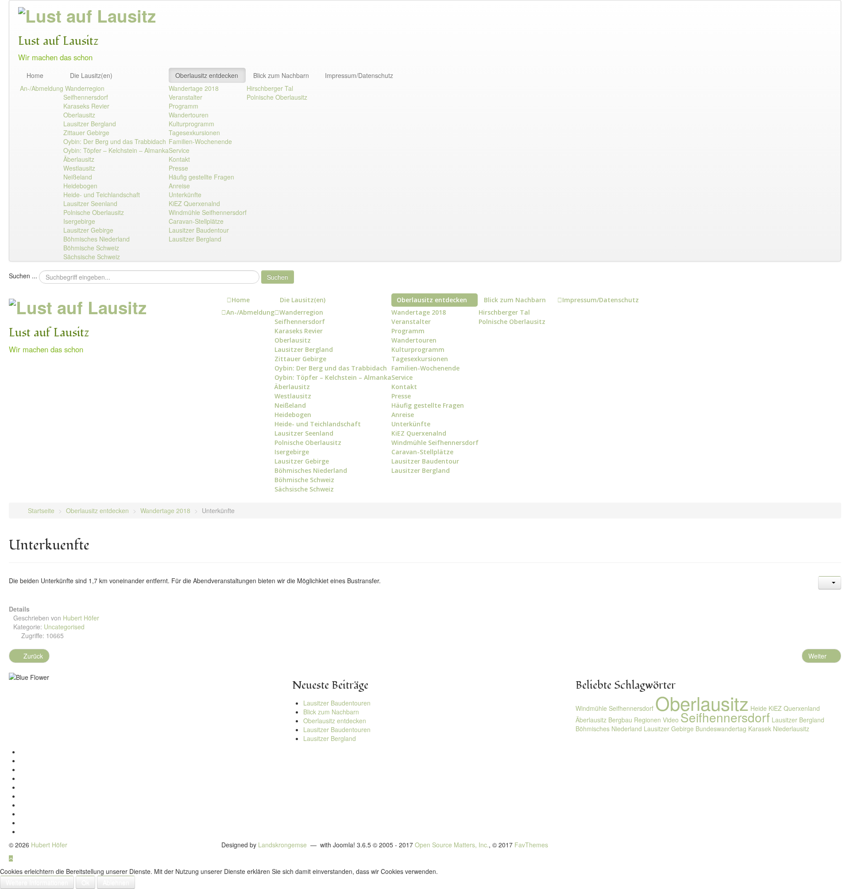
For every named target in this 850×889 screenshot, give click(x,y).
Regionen (647, 719)
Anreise (179, 185)
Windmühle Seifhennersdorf (208, 212)
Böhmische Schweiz (91, 247)
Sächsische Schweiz (91, 256)
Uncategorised (64, 626)
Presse (178, 168)
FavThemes (531, 844)
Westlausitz (79, 168)
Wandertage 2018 (194, 88)
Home (35, 75)
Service (179, 150)
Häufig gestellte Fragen (201, 176)
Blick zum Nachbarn (281, 75)
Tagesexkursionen (194, 132)
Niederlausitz (791, 728)
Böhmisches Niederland (96, 238)
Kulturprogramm (191, 123)
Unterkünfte (185, 194)
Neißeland (77, 176)
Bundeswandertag (720, 728)
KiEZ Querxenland (794, 708)
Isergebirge (79, 221)
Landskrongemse (282, 844)
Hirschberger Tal (270, 88)
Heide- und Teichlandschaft (101, 194)
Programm (183, 105)
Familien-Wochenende (200, 141)
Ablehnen (116, 882)
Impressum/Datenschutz (359, 75)
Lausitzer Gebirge (88, 230)
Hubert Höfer (49, 844)
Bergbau (620, 719)
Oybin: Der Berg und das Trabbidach (114, 141)
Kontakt (179, 159)
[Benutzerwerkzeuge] (829, 582)
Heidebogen (80, 185)
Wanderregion (84, 88)
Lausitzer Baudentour (199, 230)
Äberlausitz (78, 159)
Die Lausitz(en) (91, 75)
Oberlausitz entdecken (206, 75)
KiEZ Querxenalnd (194, 203)
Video (671, 719)
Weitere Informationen (37, 882)
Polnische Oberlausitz (93, 212)
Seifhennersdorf (85, 97)
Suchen (277, 277)
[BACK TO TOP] (11, 858)
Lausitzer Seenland (90, 203)
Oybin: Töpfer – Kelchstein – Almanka (116, 150)
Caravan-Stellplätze (196, 221)
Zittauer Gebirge (86, 132)
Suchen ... (23, 275)
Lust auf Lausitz (58, 41)
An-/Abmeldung (41, 88)
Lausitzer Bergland (89, 123)
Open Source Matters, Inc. (452, 844)
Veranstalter (185, 97)
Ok (85, 882)
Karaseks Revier (86, 105)
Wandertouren (189, 114)
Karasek (759, 728)
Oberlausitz (79, 114)
